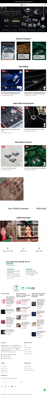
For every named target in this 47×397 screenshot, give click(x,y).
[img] (24, 263)
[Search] (42, 5)
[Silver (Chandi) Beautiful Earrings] (3, 312)
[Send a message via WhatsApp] (44, 390)
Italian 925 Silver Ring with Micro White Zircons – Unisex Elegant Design (41, 322)
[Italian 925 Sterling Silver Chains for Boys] (23, 51)
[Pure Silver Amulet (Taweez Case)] (12, 156)
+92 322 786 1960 (6, 356)
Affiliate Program (27, 368)
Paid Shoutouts (27, 366)
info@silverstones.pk (7, 358)
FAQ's (25, 345)
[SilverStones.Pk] (23, 5)
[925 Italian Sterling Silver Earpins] (18, 302)
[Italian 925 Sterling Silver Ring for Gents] (34, 334)
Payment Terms (27, 349)
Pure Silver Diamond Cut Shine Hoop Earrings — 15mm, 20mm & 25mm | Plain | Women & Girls (10, 320)
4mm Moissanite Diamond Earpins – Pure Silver (26, 324)
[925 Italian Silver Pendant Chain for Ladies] (35, 117)
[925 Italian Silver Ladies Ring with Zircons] (34, 314)
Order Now (30, 193)
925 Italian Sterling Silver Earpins (26, 300)
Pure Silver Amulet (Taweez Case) (9, 168)
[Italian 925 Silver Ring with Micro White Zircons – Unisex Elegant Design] (34, 324)
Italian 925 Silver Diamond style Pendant (10, 129)
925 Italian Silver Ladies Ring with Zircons (41, 312)
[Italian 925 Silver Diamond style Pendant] (12, 117)
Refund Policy (4, 368)
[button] (2, 130)
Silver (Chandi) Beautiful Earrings (10, 310)
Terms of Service (4, 372)
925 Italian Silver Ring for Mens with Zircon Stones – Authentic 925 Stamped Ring (41, 302)
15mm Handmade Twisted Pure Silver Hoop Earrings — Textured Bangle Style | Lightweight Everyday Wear (10, 300)
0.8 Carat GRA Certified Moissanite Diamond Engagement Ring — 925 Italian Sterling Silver (34, 93)
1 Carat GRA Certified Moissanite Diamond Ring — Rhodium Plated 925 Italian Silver (11, 93)
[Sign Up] (21, 381)
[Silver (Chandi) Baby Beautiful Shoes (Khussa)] (35, 156)
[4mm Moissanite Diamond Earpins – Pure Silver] (18, 325)
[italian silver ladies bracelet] (39, 51)
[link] (22, 231)
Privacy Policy (4, 366)
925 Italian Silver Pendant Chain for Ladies (34, 129)
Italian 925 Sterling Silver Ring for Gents (41, 333)
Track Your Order (27, 351)
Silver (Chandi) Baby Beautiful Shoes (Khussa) (35, 168)
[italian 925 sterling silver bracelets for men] (8, 51)
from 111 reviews (9, 265)
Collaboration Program (29, 370)
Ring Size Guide (27, 347)
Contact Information (28, 353)
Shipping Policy (4, 370)
